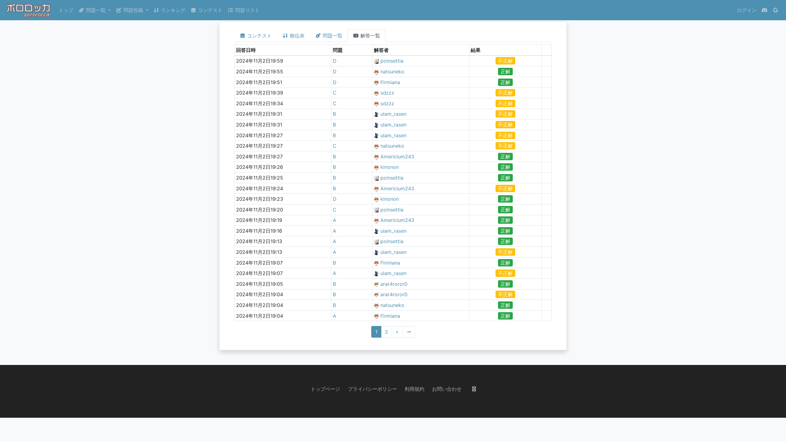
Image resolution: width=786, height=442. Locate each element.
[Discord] (764, 10)
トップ (66, 10)
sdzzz (387, 93)
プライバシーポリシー (372, 389)
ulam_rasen (393, 114)
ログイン (747, 10)
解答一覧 (369, 36)
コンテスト (209, 10)
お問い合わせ (446, 389)
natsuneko (392, 71)
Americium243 (397, 156)
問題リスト (247, 10)
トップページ (325, 389)
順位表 (296, 36)
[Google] (775, 10)
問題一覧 (331, 36)
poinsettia (391, 61)
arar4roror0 (393, 284)
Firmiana (390, 82)
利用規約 (414, 389)
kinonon (389, 167)
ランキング (172, 10)
